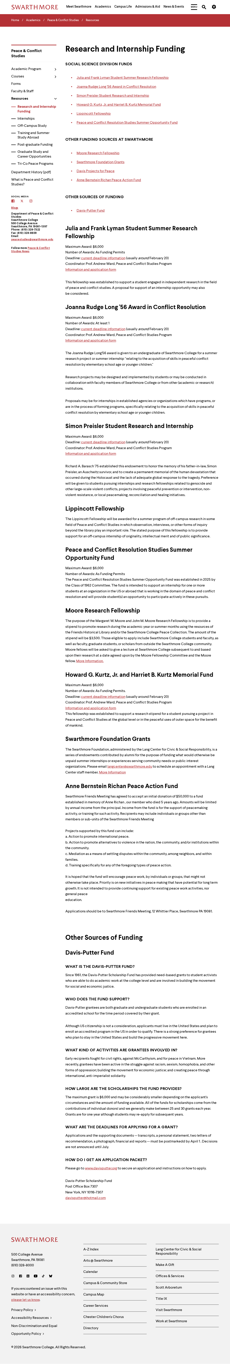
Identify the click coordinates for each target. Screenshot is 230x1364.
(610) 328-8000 (22, 1265)
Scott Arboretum (169, 1287)
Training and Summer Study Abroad (33, 135)
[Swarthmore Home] (34, 1240)
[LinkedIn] (28, 1277)
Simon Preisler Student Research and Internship (113, 96)
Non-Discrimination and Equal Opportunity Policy (34, 1330)
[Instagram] (13, 1277)
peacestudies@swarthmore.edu (32, 239)
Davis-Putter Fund (91, 211)
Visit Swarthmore (169, 1310)
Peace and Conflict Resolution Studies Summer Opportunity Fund (127, 123)
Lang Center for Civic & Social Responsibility (178, 1252)
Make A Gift (165, 1265)
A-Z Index (91, 1249)
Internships (26, 119)
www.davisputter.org (101, 1168)
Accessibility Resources (30, 1318)
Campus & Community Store (105, 1283)
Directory (90, 1328)
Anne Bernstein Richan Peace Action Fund (109, 180)
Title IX (161, 1299)
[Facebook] (20, 1277)
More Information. (90, 661)
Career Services (95, 1306)
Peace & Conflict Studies (26, 53)
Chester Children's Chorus (103, 1317)
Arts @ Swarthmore (98, 1261)
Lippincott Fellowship (94, 114)
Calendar (90, 1272)
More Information (112, 772)
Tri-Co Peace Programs (35, 164)
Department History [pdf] (31, 172)
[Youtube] (35, 1277)
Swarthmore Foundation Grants (100, 162)
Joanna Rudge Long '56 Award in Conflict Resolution (116, 87)
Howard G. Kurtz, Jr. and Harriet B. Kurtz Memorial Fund (119, 105)
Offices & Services (170, 1276)
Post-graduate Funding (35, 145)
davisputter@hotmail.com (85, 1198)
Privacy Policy (22, 1310)
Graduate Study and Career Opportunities (34, 154)
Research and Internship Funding (37, 109)
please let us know (25, 1300)
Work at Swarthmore (171, 1321)
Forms (16, 84)
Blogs (14, 208)
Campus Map (93, 1294)
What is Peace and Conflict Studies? (32, 182)
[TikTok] (43, 1277)
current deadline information (103, 258)
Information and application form (90, 270)
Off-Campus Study (32, 126)
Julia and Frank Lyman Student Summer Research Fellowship (123, 78)
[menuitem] (78, 7)
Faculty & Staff (22, 91)
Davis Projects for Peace (96, 171)
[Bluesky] (50, 1277)
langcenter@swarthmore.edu (129, 767)
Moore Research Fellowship (98, 153)
